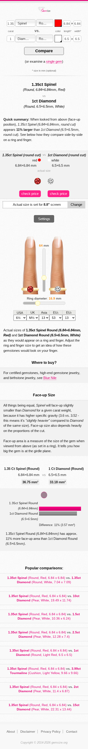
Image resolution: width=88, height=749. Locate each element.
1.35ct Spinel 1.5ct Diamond (44, 616)
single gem (54, 61)
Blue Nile (49, 378)
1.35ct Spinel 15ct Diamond (44, 707)
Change (76, 204)
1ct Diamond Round (49, 335)
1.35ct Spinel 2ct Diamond (44, 689)
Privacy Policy (50, 731)
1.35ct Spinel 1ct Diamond (44, 653)
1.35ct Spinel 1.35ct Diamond (44, 580)
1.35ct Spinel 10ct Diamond (44, 598)
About (11, 731)
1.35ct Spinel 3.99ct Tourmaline (44, 671)
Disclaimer (27, 731)
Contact (71, 731)
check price (30, 194)
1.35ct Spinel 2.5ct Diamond (44, 634)
